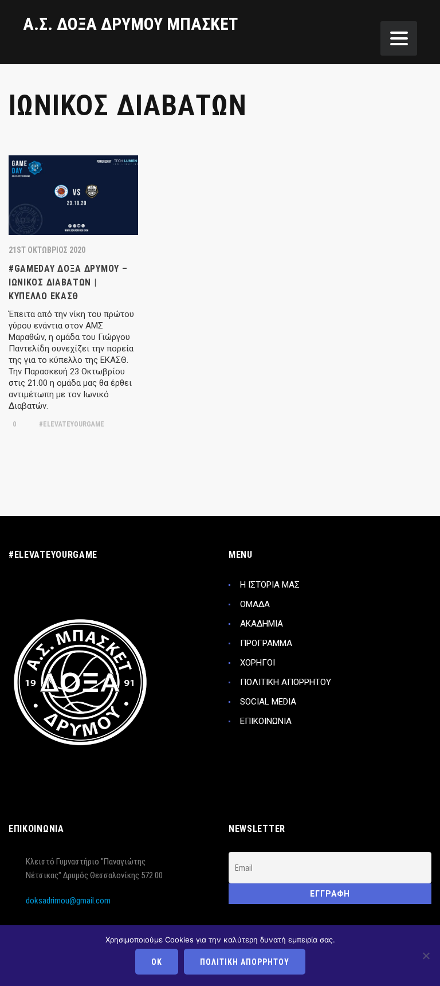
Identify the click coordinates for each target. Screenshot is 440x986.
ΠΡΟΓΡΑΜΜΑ (266, 643)
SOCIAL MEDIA (268, 702)
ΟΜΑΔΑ (255, 604)
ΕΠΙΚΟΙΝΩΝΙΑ (266, 721)
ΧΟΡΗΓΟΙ (257, 663)
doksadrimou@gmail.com (68, 900)
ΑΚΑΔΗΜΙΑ (261, 624)
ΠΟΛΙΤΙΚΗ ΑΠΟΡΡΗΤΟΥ (285, 682)
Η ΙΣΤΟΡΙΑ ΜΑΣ (270, 585)
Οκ (156, 962)
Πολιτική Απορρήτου (244, 962)
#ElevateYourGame (70, 424)
